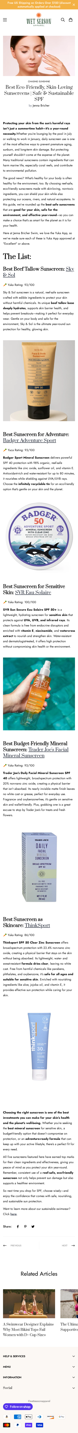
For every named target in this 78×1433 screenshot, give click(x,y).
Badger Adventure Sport (29, 441)
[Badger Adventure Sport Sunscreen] (39, 536)
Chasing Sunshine (39, 81)
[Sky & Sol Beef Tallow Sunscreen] (39, 380)
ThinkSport (37, 925)
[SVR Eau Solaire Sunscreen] (39, 693)
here (13, 1214)
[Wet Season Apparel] (39, 19)
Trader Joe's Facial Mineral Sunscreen (36, 753)
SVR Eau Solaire (33, 593)
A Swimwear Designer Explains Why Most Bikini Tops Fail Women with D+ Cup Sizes (28, 1329)
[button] (70, 19)
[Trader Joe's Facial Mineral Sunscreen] (39, 867)
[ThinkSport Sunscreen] (39, 1046)
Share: (7, 1226)
